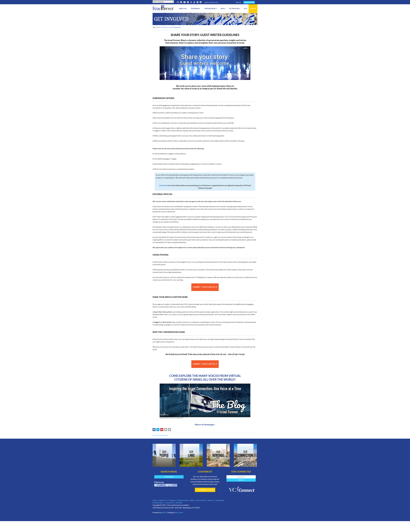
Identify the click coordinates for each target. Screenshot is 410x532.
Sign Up (238, 2)
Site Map (179, 503)
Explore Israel (183, 500)
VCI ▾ (245, 8)
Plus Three (179, 512)
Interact (210, 500)
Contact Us (169, 503)
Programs (172, 500)
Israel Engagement (175, 27)
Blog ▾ (223, 8)
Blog (192, 500)
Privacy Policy (158, 503)
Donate (253, 8)
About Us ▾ (183, 8)
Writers (158, 27)
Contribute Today (205, 490)
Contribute (220, 500)
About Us (162, 500)
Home (155, 435)
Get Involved (163, 435)
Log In (207, 2)
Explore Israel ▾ (211, 8)
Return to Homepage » (205, 424)
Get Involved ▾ (234, 8)
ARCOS (164, 512)
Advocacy (165, 27)
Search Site (250, 2)
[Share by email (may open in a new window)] (165, 429)
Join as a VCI (214, 2)
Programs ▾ (195, 8)
